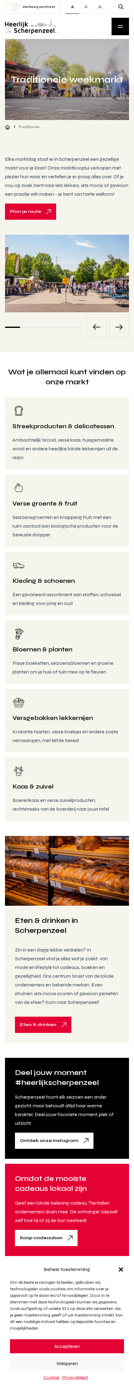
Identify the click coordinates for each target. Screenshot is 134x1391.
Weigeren (67, 1363)
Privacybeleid (75, 1377)
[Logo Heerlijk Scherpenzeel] (30, 26)
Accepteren (67, 1346)
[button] (121, 1269)
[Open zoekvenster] (121, 7)
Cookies (51, 1377)
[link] (30, 212)
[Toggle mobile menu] (120, 26)
